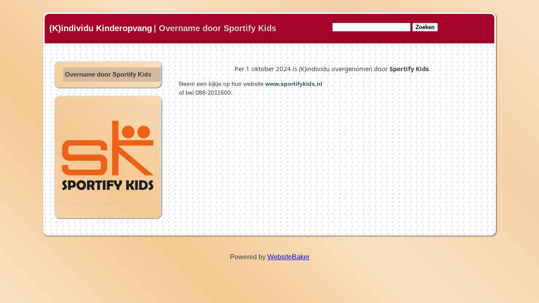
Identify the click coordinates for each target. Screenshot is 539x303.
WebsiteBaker (288, 256)
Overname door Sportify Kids (108, 74)
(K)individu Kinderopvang (100, 28)
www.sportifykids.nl (293, 83)
